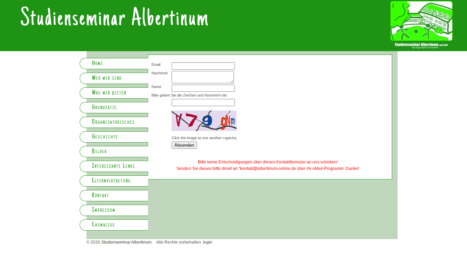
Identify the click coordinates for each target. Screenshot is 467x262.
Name (156, 87)
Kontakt (100, 195)
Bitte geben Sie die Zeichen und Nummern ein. (189, 95)
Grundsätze (104, 107)
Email (155, 64)
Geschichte (105, 137)
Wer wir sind (107, 78)
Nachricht (159, 73)
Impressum (104, 210)
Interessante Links (113, 166)
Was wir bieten (109, 93)
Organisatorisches (113, 122)
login (207, 242)
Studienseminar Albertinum (115, 20)
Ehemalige (103, 225)
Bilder (99, 151)
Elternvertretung (111, 181)
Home (97, 63)
